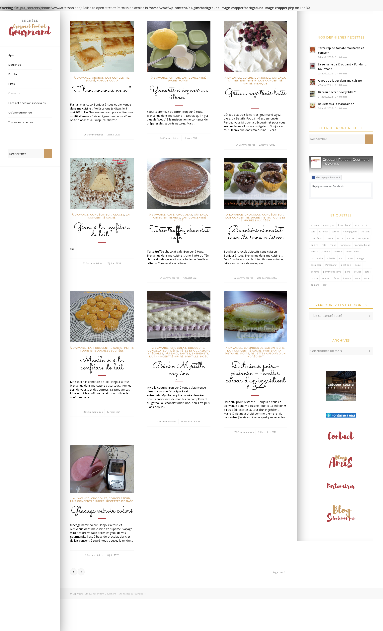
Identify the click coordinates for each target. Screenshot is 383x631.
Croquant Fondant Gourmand (346, 160)
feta (324, 244)
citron (340, 238)
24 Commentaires (169, 137)
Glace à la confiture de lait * (102, 231)
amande (315, 224)
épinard (315, 284)
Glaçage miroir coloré (102, 510)
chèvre (329, 238)
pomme (315, 271)
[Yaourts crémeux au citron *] (179, 46)
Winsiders (140, 593)
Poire (244, 353)
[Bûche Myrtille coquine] (179, 316)
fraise (333, 244)
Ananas (98, 77)
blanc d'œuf (344, 224)
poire (358, 264)
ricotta (314, 278)
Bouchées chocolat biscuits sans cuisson (255, 233)
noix (341, 258)
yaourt (367, 278)
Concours (196, 347)
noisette (331, 258)
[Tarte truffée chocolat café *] (179, 183)
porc (347, 271)
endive (314, 244)
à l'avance (82, 77)
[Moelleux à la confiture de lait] (102, 316)
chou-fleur (316, 238)
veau (357, 278)
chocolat (365, 231)
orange (360, 258)
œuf (325, 284)
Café (171, 214)
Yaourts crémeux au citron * (179, 94)
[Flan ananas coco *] (102, 46)
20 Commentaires (93, 134)
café (313, 231)
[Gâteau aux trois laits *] (255, 46)
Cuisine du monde (256, 77)
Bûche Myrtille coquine (179, 369)
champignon (350, 231)
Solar (336, 278)
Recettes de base (119, 501)
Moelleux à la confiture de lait (101, 364)
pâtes (367, 271)
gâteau (314, 251)
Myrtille (192, 356)
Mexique (260, 83)
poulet (357, 271)
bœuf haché (360, 224)
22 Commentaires (92, 263)
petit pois (346, 264)
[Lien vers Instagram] (45, 136)
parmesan (316, 264)
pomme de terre (332, 271)
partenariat (273, 350)
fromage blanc (362, 244)
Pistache (232, 353)
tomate (347, 278)
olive (350, 258)
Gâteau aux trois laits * (255, 97)
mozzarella (317, 258)
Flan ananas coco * (101, 90)
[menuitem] (30, 55)
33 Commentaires (93, 411)
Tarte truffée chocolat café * (179, 233)
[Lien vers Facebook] (15, 136)
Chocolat (184, 214)
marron (338, 251)
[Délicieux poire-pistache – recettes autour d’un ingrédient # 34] (255, 316)
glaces (118, 214)
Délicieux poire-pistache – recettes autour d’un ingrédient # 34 (255, 376)
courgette (363, 238)
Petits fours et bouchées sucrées (263, 219)
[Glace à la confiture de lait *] (102, 183)
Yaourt (184, 80)
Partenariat (331, 264)
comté (350, 238)
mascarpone (352, 251)
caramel (323, 231)
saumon (326, 278)
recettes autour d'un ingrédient (266, 355)
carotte (336, 231)
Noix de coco (107, 80)
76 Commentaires (244, 432)
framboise (345, 244)
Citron (174, 77)
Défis (174, 350)
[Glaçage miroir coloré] (102, 469)
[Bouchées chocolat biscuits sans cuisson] (255, 183)
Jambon (326, 251)
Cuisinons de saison (259, 347)
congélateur (101, 214)
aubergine (328, 224)
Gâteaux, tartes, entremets (179, 216)
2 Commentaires (94, 555)
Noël (204, 356)
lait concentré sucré (110, 216)
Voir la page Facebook (328, 177)
